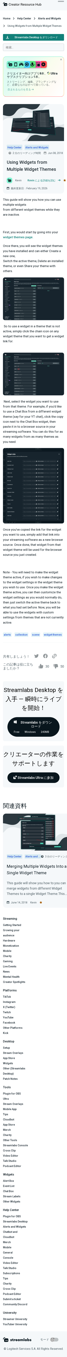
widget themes (53, 634)
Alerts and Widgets (49, 18)
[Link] (54, 656)
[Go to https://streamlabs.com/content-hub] (22, 5)
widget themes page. (18, 237)
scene (35, 634)
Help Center (24, 18)
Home (6, 18)
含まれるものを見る (19, 89)
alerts (7, 634)
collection (21, 634)
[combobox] (33, 47)
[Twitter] (36, 657)
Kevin (33, 902)
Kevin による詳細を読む (42, 180)
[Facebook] (45, 657)
